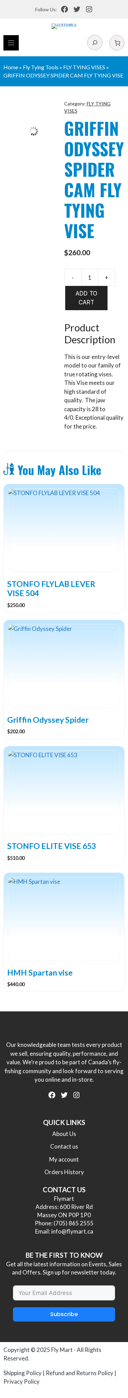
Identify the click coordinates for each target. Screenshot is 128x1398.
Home (10, 67)
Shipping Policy (22, 1373)
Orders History (64, 1172)
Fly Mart (62, 1349)
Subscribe (64, 1314)
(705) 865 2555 (74, 1223)
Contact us (64, 1146)
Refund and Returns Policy (79, 1373)
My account (64, 1159)
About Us (64, 1133)
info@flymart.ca (72, 1231)
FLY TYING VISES (84, 67)
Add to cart (86, 298)
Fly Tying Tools (40, 67)
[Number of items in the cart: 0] (117, 43)
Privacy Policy (21, 1381)
